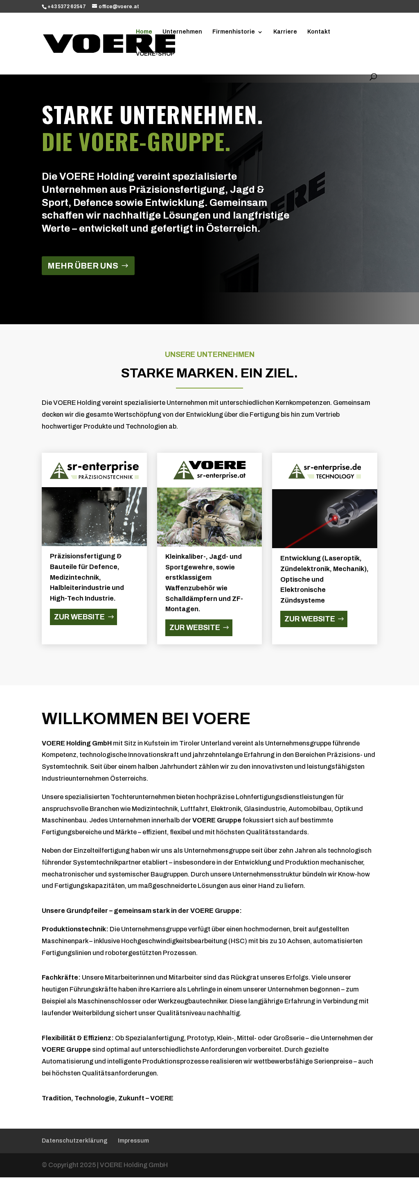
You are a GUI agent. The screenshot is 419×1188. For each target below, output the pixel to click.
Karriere (285, 32)
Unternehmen (182, 32)
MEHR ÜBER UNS (82, 265)
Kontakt (318, 32)
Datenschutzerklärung (75, 1141)
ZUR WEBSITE (79, 617)
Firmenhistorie (233, 32)
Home (144, 32)
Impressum (133, 1141)
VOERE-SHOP (155, 54)
